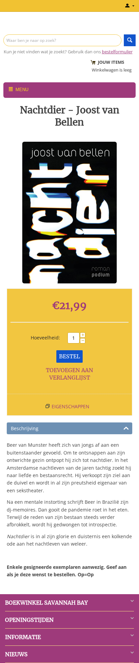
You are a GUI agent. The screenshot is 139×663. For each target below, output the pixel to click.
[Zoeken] (130, 40)
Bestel (69, 356)
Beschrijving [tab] (24, 428)
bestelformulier (117, 52)
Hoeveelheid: (45, 337)
